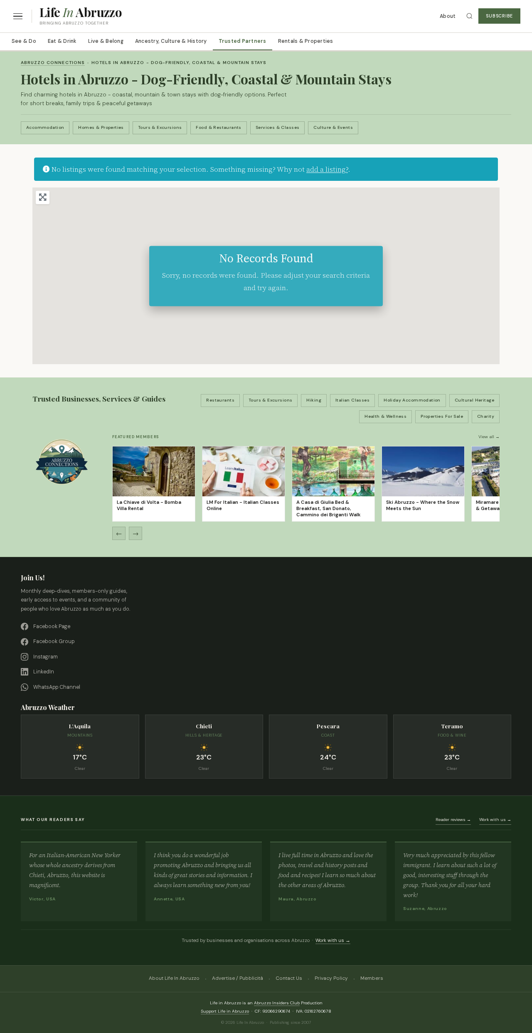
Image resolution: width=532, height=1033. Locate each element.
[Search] (469, 16)
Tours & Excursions (160, 127)
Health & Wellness (385, 416)
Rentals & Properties (305, 41)
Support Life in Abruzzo (225, 1011)
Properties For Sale (442, 416)
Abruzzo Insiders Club (277, 1003)
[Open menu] (18, 16)
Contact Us (289, 978)
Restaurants (220, 400)
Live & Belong (105, 41)
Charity (485, 416)
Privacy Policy (331, 978)
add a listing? (327, 169)
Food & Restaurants (218, 127)
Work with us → (495, 819)
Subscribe (499, 16)
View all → (489, 436)
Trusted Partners (242, 41)
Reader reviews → (453, 819)
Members (371, 978)
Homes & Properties (101, 127)
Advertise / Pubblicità (237, 978)
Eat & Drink (62, 41)
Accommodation (45, 127)
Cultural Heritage (474, 400)
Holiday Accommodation (412, 400)
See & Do (24, 41)
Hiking (313, 400)
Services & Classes (278, 127)
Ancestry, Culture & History (171, 41)
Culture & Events (333, 127)
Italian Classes (352, 400)
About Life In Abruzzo (174, 978)
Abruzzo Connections (53, 62)
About (448, 16)
